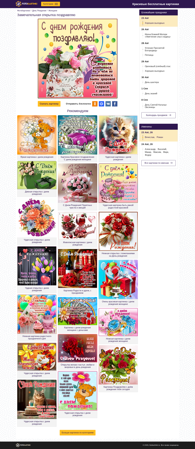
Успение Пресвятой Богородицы (154, 49)
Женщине (52, 10)
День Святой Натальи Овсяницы (155, 106)
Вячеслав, (150, 137)
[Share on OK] (95, 103)
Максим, (157, 152)
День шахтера (152, 82)
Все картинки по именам (157, 163)
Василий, (162, 149)
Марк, (166, 152)
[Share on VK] (108, 103)
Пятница (149, 55)
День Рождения (39, 10)
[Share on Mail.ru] (101, 103)
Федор (148, 155)
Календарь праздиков (156, 115)
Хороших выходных (154, 23)
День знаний (151, 93)
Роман (160, 137)
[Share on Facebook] (114, 103)
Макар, (148, 152)
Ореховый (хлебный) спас (158, 66)
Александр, (150, 149)
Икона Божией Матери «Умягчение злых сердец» (158, 35)
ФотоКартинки (23, 10)
